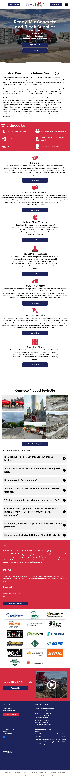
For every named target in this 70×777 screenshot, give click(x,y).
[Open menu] (66, 4)
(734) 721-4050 (8, 733)
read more (63, 578)
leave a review (50, 560)
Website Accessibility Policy (58, 772)
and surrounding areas (43, 725)
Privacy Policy (8, 772)
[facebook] (4, 737)
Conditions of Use (32, 772)
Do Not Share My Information (20, 772)
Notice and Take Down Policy (44, 772)
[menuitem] (5, 756)
